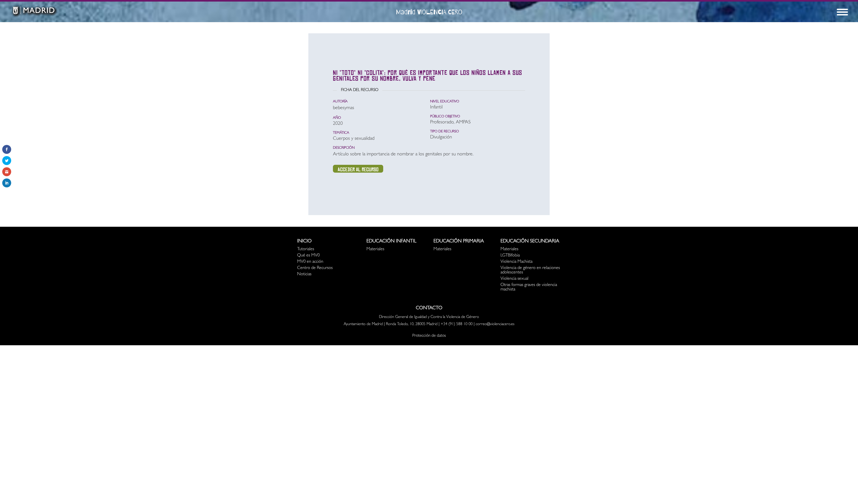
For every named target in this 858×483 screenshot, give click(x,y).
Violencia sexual (514, 279)
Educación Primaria (458, 241)
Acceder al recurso (358, 169)
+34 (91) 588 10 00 (457, 324)
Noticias (304, 274)
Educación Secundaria (529, 241)
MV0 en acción (310, 262)
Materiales (375, 249)
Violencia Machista (516, 262)
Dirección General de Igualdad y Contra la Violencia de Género (429, 317)
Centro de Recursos (315, 268)
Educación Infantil (391, 241)
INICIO (304, 241)
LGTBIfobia (510, 255)
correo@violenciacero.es (495, 324)
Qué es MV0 (308, 255)
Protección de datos (429, 336)
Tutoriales (305, 249)
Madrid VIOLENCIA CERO (429, 12)
